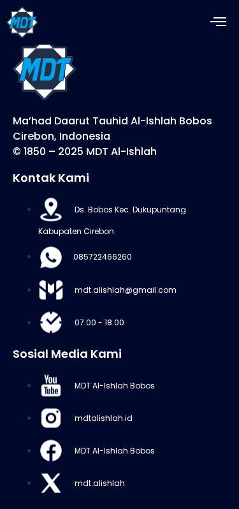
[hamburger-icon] (218, 23)
